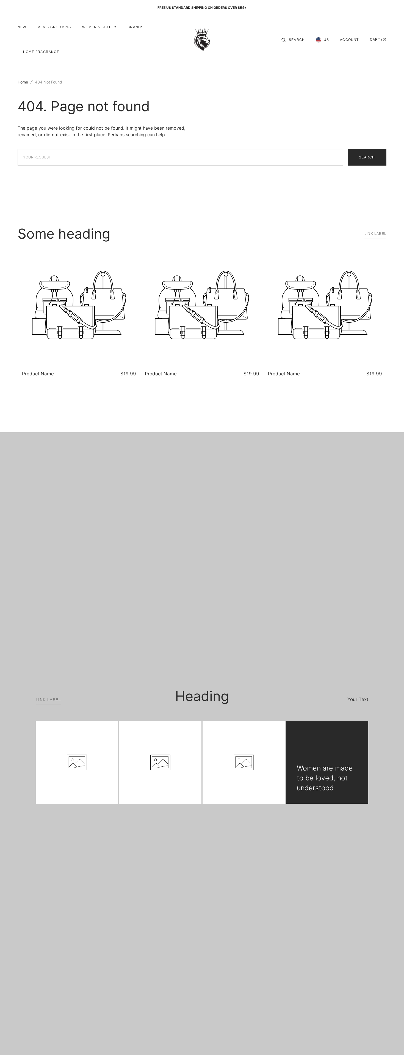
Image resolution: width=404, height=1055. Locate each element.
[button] (293, 40)
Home (23, 82)
